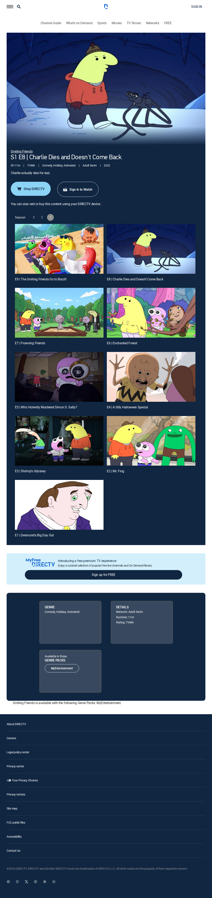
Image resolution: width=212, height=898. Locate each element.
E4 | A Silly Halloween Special (127, 407)
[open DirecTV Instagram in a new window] (35, 881)
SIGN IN (196, 6)
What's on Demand (79, 23)
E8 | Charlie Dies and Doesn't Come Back (135, 279)
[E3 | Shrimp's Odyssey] (59, 441)
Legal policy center (18, 752)
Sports (101, 23)
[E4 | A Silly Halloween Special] (151, 377)
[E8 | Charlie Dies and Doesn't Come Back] (151, 249)
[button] (10, 6)
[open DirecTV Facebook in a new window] (17, 881)
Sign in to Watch (80, 189)
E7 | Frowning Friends (30, 343)
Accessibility (14, 836)
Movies (117, 23)
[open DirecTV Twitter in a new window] (26, 881)
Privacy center (15, 766)
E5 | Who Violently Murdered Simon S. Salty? (46, 407)
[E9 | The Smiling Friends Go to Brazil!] (59, 249)
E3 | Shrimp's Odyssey (30, 471)
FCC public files (16, 822)
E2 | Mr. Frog (115, 471)
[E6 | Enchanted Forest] (151, 313)
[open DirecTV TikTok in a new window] (53, 881)
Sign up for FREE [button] (103, 574)
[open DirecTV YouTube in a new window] (44, 881)
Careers (11, 738)
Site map (12, 808)
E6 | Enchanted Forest (122, 343)
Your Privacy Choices (25, 780)
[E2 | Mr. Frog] (151, 441)
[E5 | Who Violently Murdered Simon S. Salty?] (59, 377)
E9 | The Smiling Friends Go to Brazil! (40, 279)
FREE (168, 23)
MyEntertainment (62, 668)
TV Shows (134, 23)
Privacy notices (16, 794)
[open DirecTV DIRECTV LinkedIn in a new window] (8, 881)
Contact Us (13, 851)
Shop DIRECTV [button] (34, 189)
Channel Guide (51, 23)
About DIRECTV (16, 724)
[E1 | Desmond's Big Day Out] (59, 505)
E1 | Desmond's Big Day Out (34, 535)
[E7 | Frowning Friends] (59, 313)
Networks (152, 23)
